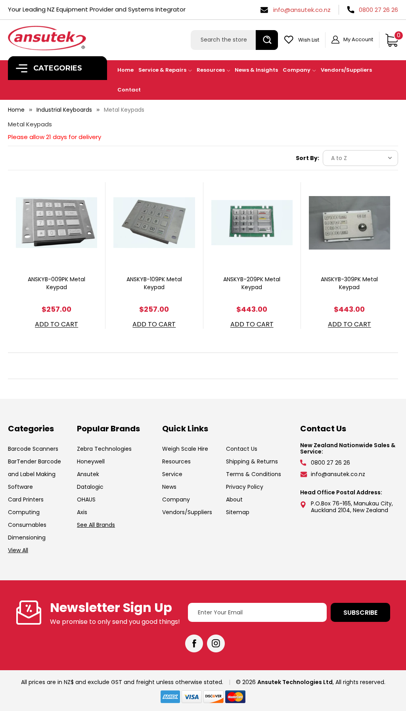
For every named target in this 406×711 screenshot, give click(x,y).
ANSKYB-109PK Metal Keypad (154, 283)
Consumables (27, 525)
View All (18, 550)
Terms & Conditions (253, 474)
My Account (358, 39)
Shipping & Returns (252, 461)
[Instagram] (216, 643)
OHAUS (86, 499)
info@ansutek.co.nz (302, 10)
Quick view (57, 212)
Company (296, 70)
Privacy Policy (244, 487)
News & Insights (256, 70)
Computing (24, 512)
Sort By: (307, 158)
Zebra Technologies (104, 449)
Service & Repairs (162, 70)
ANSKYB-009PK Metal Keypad (56, 283)
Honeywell (91, 461)
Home (125, 70)
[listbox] (360, 158)
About (234, 499)
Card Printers (26, 499)
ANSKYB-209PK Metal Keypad (251, 283)
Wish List (308, 40)
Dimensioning (27, 537)
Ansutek (88, 474)
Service (172, 474)
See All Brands (96, 525)
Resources (211, 70)
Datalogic (90, 487)
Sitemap (237, 512)
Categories (56, 68)
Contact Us (241, 449)
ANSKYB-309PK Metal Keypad (349, 283)
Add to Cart (56, 324)
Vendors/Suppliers (346, 70)
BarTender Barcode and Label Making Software (34, 474)
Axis (82, 512)
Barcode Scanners (33, 449)
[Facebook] (194, 643)
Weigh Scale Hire (185, 449)
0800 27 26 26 (378, 10)
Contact (129, 89)
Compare (54, 232)
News (169, 487)
